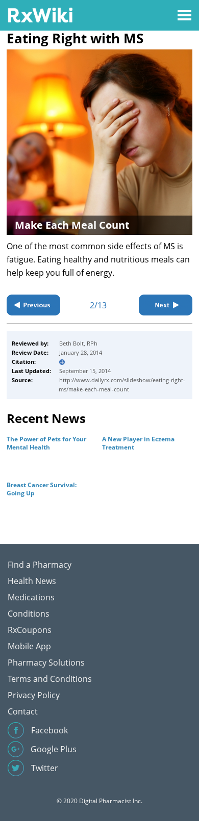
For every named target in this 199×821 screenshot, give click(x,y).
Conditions (28, 613)
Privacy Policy (34, 695)
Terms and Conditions (50, 678)
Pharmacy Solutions (46, 662)
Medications (31, 597)
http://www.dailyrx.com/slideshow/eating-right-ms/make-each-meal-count (122, 384)
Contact (23, 711)
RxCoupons (30, 629)
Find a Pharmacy (39, 564)
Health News (32, 581)
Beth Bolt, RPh (78, 343)
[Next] (165, 305)
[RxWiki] (40, 14)
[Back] (33, 305)
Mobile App (29, 646)
